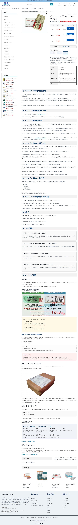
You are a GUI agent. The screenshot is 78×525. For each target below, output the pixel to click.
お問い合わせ (40, 8)
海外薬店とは (34, 498)
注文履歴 (64, 505)
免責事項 (49, 510)
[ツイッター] (35, 523)
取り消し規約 (49, 503)
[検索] (51, 4)
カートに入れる (70, 28)
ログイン (64, 508)
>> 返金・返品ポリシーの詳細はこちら (30, 454)
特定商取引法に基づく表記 (43, 517)
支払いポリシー (50, 498)
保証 (48, 508)
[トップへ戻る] (75, 523)
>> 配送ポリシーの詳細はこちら (28, 441)
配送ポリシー (49, 500)
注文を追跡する (34, 503)
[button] (46, 14)
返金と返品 (49, 505)
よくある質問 (33, 8)
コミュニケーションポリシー (37, 505)
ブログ (48, 512)
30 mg (65, 52)
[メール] (43, 523)
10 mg (52, 52)
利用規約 (22, 517)
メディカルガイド (16, 8)
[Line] (40, 523)
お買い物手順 (25, 8)
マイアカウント (66, 503)
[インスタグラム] (38, 523)
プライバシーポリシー (31, 517)
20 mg (59, 52)
